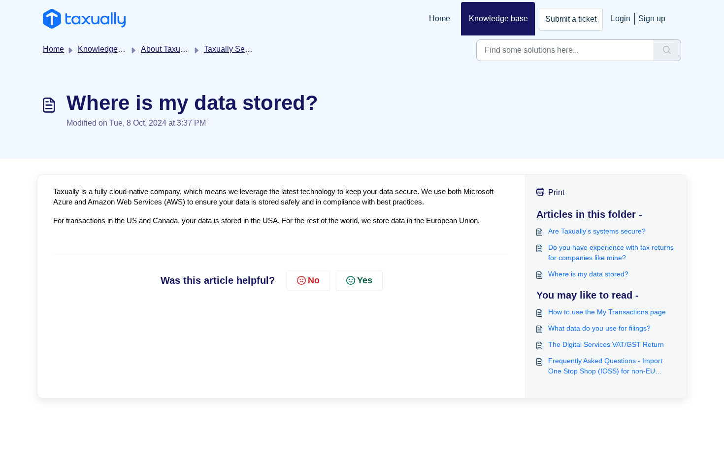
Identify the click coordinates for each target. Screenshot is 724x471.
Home (439, 18)
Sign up (651, 18)
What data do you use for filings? (599, 328)
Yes (364, 280)
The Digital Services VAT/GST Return (606, 344)
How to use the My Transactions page (607, 312)
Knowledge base (498, 18)
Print (556, 192)
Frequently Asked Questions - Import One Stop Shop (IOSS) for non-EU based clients (605, 366)
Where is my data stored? (588, 274)
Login (620, 18)
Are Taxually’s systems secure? (597, 231)
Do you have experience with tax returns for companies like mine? (611, 252)
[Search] (667, 50)
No (314, 280)
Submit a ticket (570, 19)
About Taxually (167, 49)
